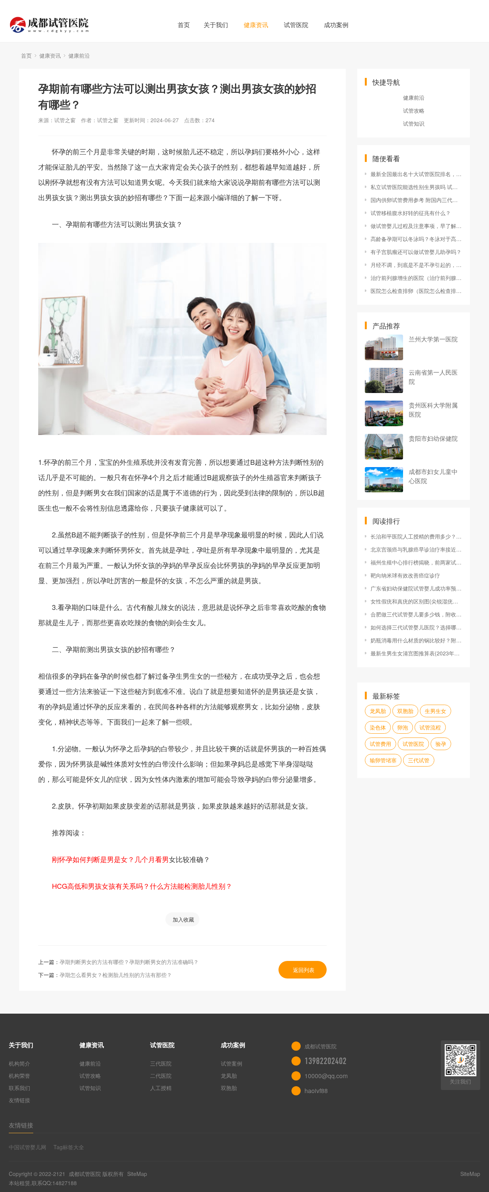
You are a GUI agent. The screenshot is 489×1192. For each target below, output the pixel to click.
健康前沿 (79, 55)
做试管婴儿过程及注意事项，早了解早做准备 (416, 226)
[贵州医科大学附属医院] (384, 413)
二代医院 (161, 1075)
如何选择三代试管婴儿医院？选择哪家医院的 (416, 627)
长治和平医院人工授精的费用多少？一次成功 (416, 536)
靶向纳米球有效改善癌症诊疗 (405, 575)
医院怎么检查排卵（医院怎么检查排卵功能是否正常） (416, 290)
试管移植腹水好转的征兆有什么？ (411, 213)
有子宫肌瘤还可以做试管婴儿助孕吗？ (416, 252)
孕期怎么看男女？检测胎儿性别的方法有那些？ (116, 975)
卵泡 (402, 727)
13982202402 (325, 1061)
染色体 (378, 727)
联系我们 (19, 1088)
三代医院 (161, 1063)
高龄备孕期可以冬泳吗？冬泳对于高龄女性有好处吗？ (416, 239)
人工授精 (161, 1088)
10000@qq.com (326, 1075)
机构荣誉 (19, 1075)
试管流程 (430, 727)
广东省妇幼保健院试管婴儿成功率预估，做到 (416, 588)
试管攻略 (413, 110)
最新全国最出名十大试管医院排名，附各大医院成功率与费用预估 (416, 174)
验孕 (441, 743)
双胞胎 (405, 711)
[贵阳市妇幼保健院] (384, 446)
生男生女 (435, 711)
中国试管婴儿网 (27, 1147)
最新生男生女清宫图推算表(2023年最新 (416, 653)
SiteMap (137, 1173)
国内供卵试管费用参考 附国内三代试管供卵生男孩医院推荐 (416, 200)
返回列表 (303, 970)
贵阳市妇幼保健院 (433, 438)
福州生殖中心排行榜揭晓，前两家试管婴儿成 (416, 562)
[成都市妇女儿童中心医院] (384, 480)
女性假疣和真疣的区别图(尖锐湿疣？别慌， (416, 601)
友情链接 (19, 1100)
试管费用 (380, 743)
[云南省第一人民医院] (384, 380)
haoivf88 (316, 1090)
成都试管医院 (85, 1173)
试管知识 (413, 123)
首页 (184, 24)
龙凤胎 (378, 711)
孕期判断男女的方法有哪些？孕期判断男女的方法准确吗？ (129, 962)
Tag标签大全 (68, 1147)
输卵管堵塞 (383, 760)
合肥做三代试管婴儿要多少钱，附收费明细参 (416, 614)
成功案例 (336, 24)
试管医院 (296, 24)
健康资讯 (256, 24)
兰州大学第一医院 (433, 339)
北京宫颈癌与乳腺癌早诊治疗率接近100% (416, 549)
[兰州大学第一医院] (384, 347)
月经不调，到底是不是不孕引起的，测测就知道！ (416, 264)
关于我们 (216, 24)
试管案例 (231, 1063)
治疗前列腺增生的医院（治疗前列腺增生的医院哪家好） (416, 277)
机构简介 (19, 1063)
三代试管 (418, 760)
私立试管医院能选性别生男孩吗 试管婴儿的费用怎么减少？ (416, 187)
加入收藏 (183, 919)
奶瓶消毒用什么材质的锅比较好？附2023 (416, 640)
